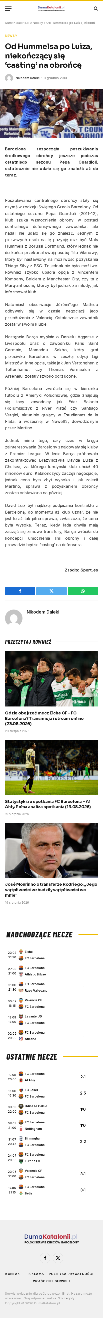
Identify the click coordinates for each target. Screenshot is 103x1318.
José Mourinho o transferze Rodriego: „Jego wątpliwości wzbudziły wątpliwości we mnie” (51, 890)
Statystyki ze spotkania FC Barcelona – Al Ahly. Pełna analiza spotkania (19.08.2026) (48, 804)
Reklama (36, 1274)
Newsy (38, 23)
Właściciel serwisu (51, 1281)
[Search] (95, 8)
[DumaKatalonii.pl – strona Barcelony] (51, 8)
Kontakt (13, 1274)
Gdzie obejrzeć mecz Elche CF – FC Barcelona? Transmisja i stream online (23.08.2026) (44, 718)
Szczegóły (66, 1298)
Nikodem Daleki (28, 78)
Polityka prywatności (71, 1274)
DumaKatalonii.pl (17, 23)
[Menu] (8, 8)
